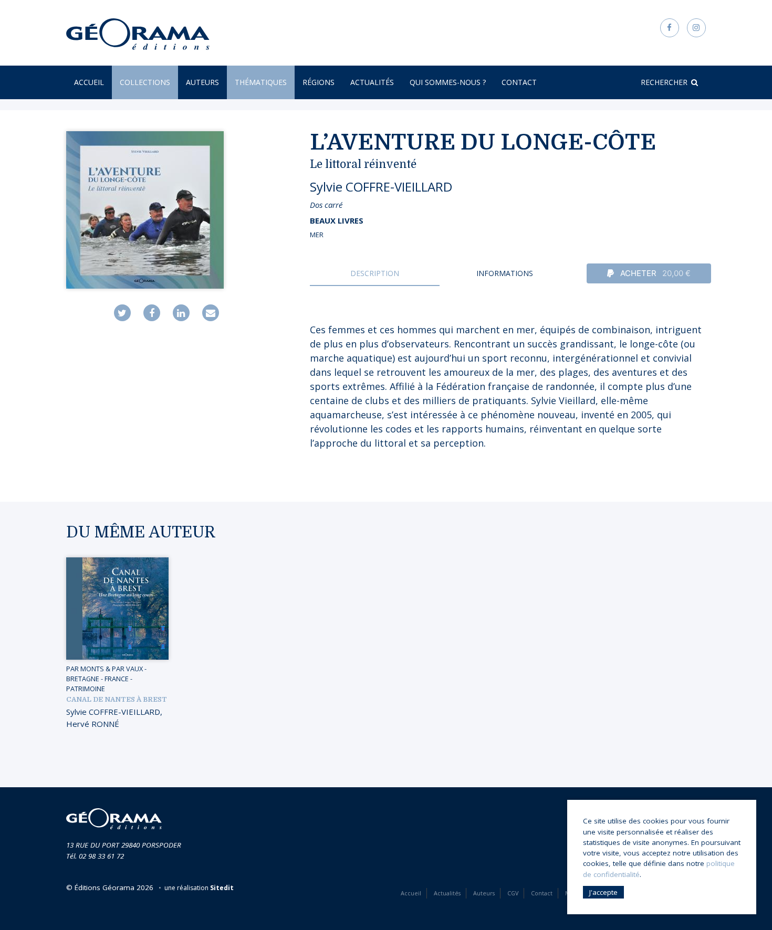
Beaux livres (336, 220)
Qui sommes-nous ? (448, 82)
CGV (512, 893)
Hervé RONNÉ (92, 723)
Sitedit (222, 887)
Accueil (89, 82)
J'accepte (603, 892)
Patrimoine (85, 688)
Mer (317, 234)
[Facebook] (151, 312)
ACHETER (654, 273)
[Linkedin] (181, 312)
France (117, 678)
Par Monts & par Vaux (104, 668)
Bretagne (82, 678)
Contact (519, 82)
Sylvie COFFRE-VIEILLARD (381, 186)
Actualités (372, 82)
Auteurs (202, 82)
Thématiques (261, 82)
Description (374, 273)
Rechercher (664, 82)
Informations (504, 273)
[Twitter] (122, 312)
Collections (145, 82)
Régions (318, 82)
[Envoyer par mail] (210, 312)
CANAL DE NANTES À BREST (116, 699)
